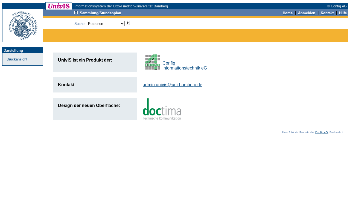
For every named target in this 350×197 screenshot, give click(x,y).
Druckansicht (17, 59)
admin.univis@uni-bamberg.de (172, 84)
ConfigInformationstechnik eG (184, 65)
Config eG (321, 132)
